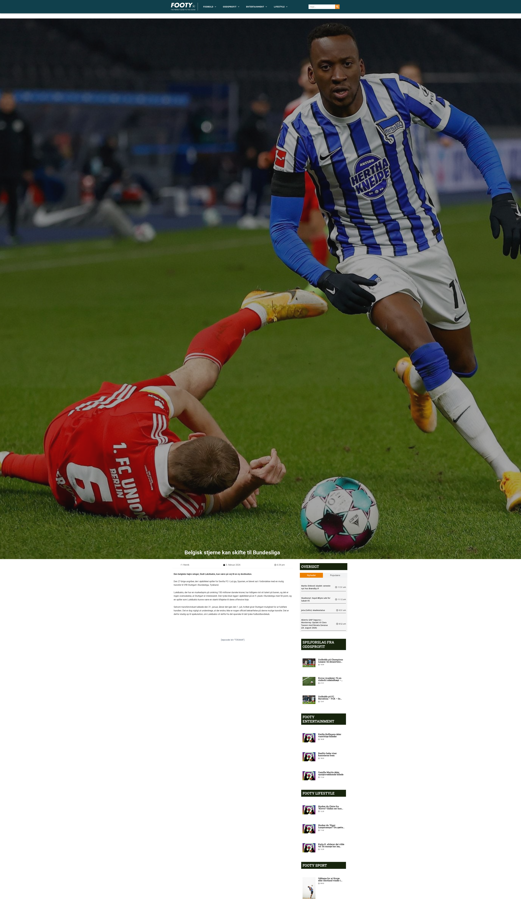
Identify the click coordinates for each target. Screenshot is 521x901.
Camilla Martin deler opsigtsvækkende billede (330, 773)
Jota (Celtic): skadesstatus (313, 610)
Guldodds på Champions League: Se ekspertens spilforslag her (330, 661)
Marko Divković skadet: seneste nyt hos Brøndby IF (315, 587)
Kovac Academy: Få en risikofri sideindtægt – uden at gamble (329, 680)
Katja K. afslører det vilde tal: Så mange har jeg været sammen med (331, 846)
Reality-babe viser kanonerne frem (327, 754)
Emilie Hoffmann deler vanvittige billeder (329, 735)
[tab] (311, 575)
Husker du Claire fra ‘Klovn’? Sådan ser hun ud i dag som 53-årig (330, 808)
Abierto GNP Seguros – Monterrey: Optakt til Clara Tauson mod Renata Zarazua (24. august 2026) (314, 624)
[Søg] (337, 6)
